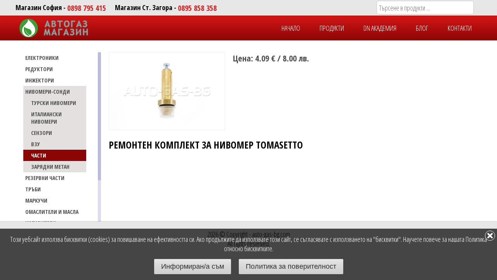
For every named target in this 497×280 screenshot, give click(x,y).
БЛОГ (422, 28)
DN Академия (379, 28)
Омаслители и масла (51, 211)
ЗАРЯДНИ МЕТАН (50, 166)
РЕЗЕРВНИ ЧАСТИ (44, 178)
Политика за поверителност (291, 266)
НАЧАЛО (291, 28)
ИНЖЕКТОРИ (39, 80)
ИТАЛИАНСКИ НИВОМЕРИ (46, 117)
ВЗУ (35, 144)
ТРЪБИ (33, 189)
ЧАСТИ (38, 155)
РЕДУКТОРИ (39, 69)
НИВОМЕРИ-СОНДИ (47, 91)
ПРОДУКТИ (332, 28)
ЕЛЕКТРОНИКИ (42, 57)
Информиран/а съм (192, 266)
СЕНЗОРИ (41, 132)
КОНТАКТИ (460, 28)
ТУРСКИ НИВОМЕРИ (53, 103)
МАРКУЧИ (36, 200)
